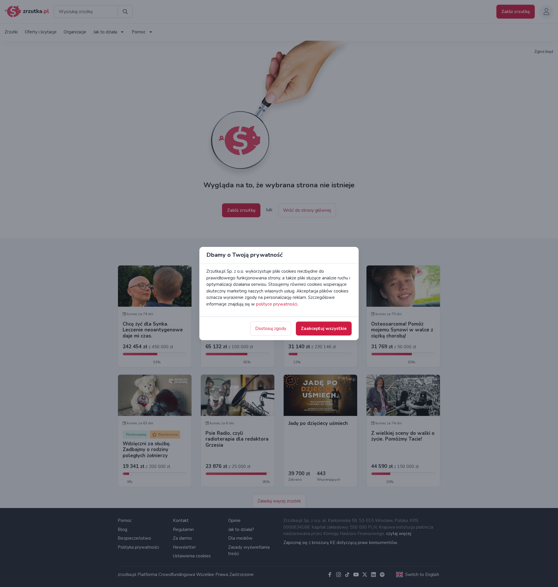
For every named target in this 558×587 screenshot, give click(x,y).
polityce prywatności (276, 304)
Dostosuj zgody (270, 328)
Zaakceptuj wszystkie (324, 328)
